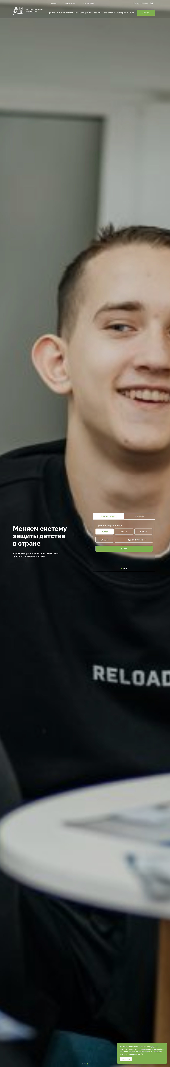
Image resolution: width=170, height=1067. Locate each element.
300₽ (105, 531)
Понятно (126, 1059)
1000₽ (143, 531)
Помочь (146, 13)
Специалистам (70, 3)
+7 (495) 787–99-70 (140, 3)
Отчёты (98, 12)
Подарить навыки (126, 12)
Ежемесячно (108, 516)
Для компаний (88, 3)
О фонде (51, 12)
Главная (54, 3)
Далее (124, 548)
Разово (139, 516)
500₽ (124, 531)
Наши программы (83, 12)
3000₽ (104, 539)
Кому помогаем (65, 12)
